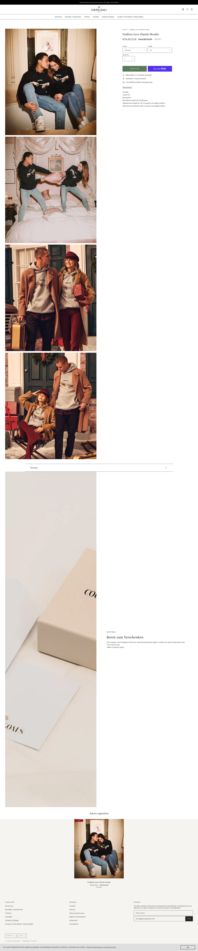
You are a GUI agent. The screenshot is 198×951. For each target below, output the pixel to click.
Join (189, 919)
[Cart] (192, 9)
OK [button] (188, 947)
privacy (72, 910)
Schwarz (128, 50)
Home (125, 30)
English (10, 935)
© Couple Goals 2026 (12, 941)
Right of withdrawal (77, 917)
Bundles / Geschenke (14, 910)
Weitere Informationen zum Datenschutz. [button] (101, 947)
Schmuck (9, 906)
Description (127, 87)
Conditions (73, 924)
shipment (73, 920)
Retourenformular (76, 913)
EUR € (21, 935)
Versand (33, 467)
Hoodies (8, 917)
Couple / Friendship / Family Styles (19, 924)
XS (151, 50)
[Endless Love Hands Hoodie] (99, 848)
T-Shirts (8, 913)
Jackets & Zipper (12, 920)
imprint (72, 906)
